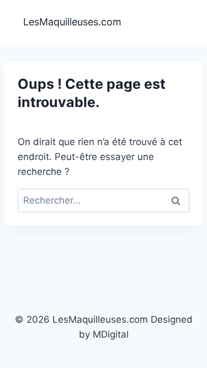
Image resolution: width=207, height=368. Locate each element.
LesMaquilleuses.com (72, 22)
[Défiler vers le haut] (191, 351)
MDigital (111, 334)
